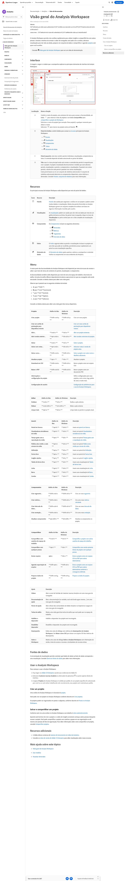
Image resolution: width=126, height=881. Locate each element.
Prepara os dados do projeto (81, 576)
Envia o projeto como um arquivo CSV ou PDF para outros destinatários (82, 558)
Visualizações (49, 140)
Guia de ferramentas (56, 11)
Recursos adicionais (108, 53)
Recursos (105, 31)
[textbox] (12, 16)
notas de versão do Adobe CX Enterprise (52, 738)
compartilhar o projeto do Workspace (52, 120)
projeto (63, 693)
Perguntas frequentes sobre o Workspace (12, 93)
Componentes (49, 143)
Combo (91, 476)
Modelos (6, 55)
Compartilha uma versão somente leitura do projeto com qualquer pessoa (83, 549)
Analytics (44, 11)
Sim (107, 16)
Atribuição (88, 450)
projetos (90, 43)
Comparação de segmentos (11, 81)
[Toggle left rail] (23, 7)
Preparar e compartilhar (11, 70)
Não (112, 16)
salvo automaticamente (80, 713)
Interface (105, 27)
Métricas (56, 231)
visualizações (54, 213)
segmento (87, 493)
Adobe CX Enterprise (48, 673)
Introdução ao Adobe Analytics (11, 34)
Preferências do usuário (10, 89)
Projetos (6, 52)
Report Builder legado (9, 101)
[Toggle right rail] (103, 7)
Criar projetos (78, 697)
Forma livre (88, 454)
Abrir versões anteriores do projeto (84, 336)
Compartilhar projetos (42, 724)
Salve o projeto (78, 343)
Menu (104, 34)
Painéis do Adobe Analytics (10, 108)
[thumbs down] (71, 878)
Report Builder (7, 97)
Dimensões (57, 228)
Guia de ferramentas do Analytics (12, 27)
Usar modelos (37, 753)
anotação (87, 512)
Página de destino (7, 38)
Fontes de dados (107, 38)
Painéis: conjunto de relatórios (63, 176)
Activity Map (6, 105)
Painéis (47, 137)
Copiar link (115, 20)
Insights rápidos (88, 458)
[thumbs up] (67, 878)
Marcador (107, 20)
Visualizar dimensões (39, 757)
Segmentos (57, 234)
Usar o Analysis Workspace (110, 42)
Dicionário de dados (51, 149)
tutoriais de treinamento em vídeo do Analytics (65, 735)
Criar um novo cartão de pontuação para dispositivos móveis (82, 326)
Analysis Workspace (8, 42)
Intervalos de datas (59, 237)
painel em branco (84, 427)
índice (52, 243)
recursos (73, 131)
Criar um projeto (108, 45)
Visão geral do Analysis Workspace (50, 50)
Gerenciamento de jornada (11, 78)
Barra (91, 472)
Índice (48, 146)
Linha (91, 468)
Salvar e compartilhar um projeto (112, 49)
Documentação (34, 11)
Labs (4, 112)
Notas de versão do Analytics (10, 31)
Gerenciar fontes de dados (54, 658)
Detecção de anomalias (10, 85)
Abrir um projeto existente (81, 332)
